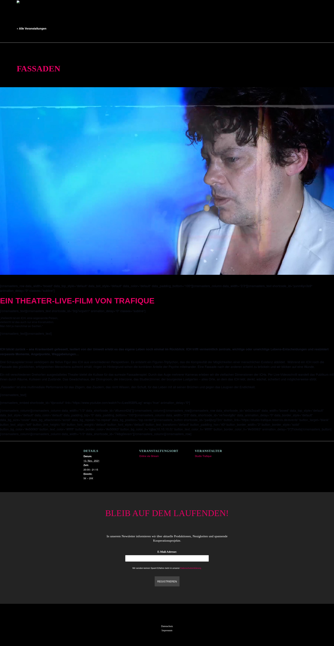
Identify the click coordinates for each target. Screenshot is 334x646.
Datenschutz (167, 626)
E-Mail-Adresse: (167, 551)
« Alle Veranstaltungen (31, 28)
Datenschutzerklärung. (191, 568)
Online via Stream (149, 456)
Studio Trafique (203, 456)
